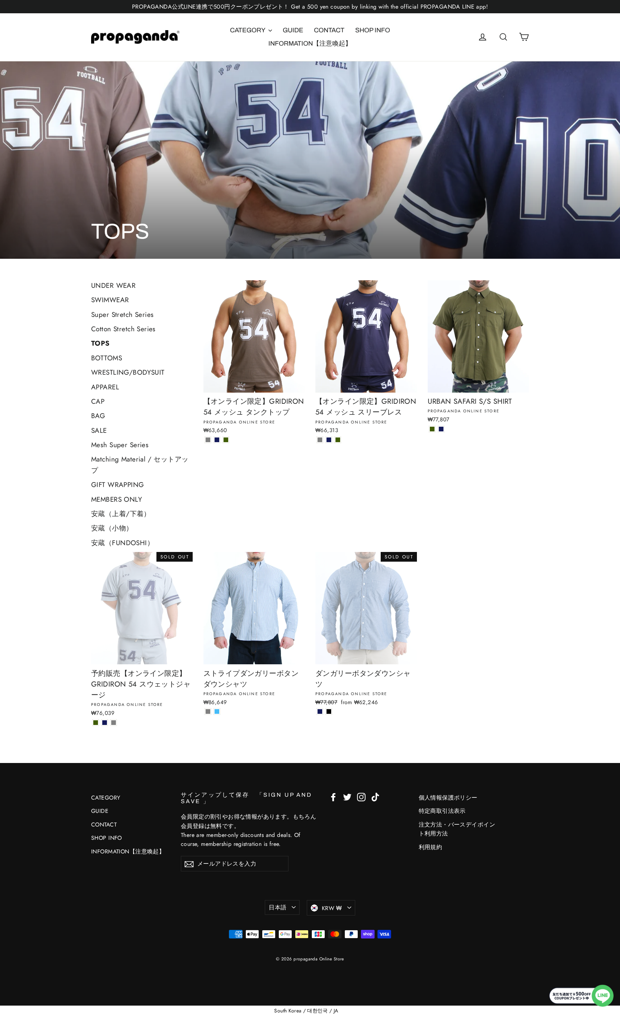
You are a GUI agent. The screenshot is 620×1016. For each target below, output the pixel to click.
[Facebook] (333, 796)
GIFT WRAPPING (117, 485)
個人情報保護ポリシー (448, 797)
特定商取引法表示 (442, 811)
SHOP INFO (372, 30)
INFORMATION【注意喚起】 (310, 43)
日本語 (277, 907)
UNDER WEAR (113, 285)
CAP (97, 401)
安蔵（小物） (112, 528)
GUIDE (293, 30)
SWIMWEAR (110, 300)
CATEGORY (248, 30)
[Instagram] (361, 796)
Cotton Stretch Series (123, 329)
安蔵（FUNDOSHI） (122, 543)
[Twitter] (347, 796)
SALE (99, 430)
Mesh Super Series (120, 445)
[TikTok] (375, 796)
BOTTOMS (106, 358)
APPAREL (105, 387)
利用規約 (430, 847)
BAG (98, 416)
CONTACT (329, 30)
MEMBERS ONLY (116, 499)
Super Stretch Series (122, 314)
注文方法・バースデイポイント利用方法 (457, 829)
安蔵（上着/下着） (121, 514)
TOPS (100, 343)
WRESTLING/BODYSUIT (128, 372)
